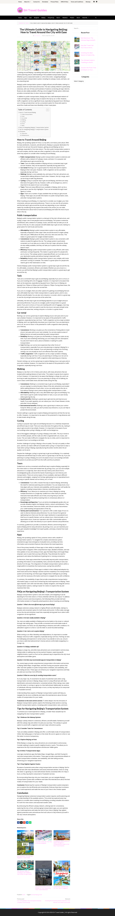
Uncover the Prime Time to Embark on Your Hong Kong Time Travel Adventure (43, 888)
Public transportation (27, 114)
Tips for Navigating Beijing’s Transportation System (33, 129)
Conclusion (22, 131)
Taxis (23, 116)
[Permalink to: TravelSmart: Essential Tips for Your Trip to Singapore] (62, 873)
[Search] (96, 18)
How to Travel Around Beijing (27, 112)
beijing (36, 894)
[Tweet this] (21, 822)
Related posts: (25, 135)
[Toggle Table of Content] (47, 109)
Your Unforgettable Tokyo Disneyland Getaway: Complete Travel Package (29, 900)
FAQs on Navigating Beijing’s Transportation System (34, 127)
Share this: (24, 133)
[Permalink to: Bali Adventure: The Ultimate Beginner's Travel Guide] (25, 842)
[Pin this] (24, 822)
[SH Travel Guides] (32, 10)
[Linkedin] (96, 2)
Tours (23, 123)
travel (23, 894)
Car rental (24, 118)
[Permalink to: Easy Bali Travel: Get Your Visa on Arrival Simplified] (43, 835)
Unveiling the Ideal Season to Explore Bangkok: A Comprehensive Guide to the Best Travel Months (61, 843)
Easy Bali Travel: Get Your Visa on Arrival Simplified (43, 842)
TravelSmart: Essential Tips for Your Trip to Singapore (61, 887)
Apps (23, 125)
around (33, 894)
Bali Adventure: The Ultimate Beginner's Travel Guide (25, 856)
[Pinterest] (94, 2)
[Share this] (18, 822)
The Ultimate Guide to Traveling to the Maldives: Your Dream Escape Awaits (24, 872)
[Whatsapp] (30, 822)
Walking (24, 120)
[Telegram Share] (27, 822)
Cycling (23, 121)
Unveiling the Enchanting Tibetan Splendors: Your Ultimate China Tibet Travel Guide (57, 900)
